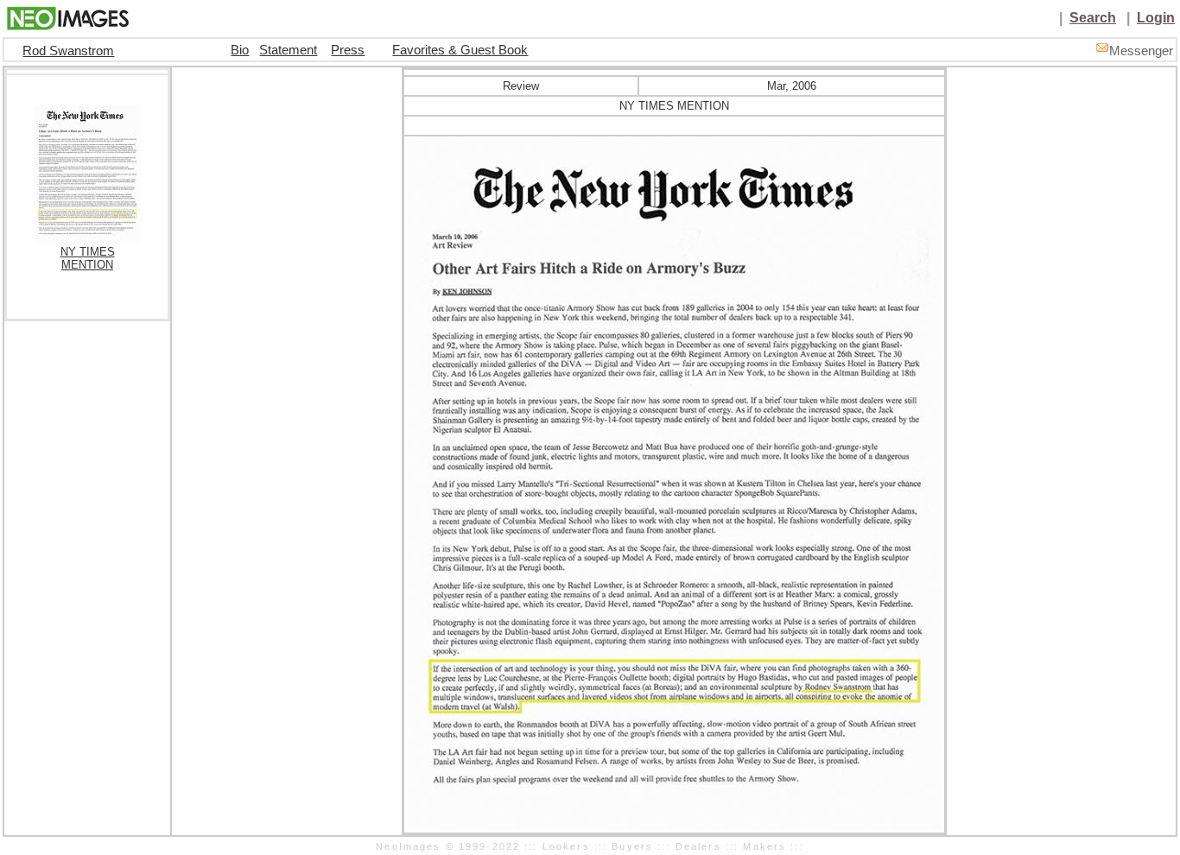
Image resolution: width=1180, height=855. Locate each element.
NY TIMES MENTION (87, 258)
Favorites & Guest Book (460, 50)
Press (348, 50)
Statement (288, 50)
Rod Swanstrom (68, 51)
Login (1156, 17)
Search (1092, 17)
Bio (240, 50)
